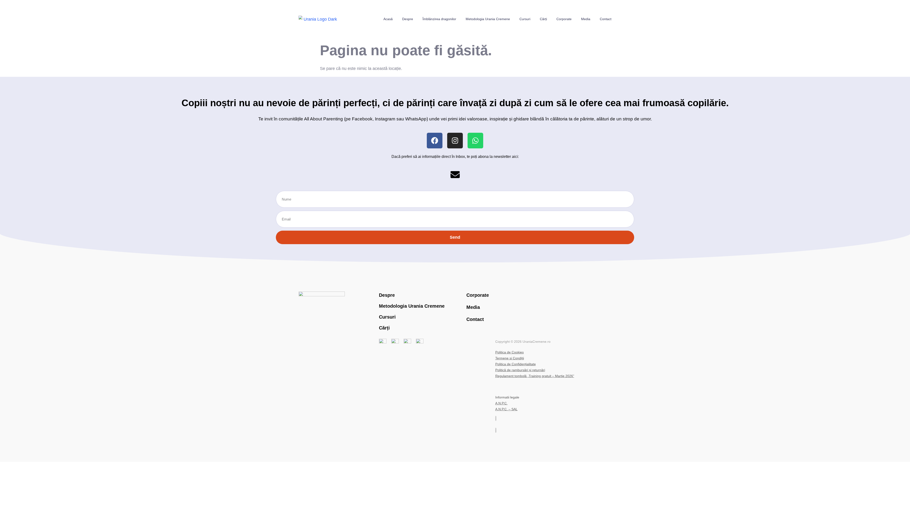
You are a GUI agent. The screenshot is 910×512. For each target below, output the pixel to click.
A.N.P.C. (501, 403)
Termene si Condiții (509, 358)
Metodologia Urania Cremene (488, 19)
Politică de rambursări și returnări (520, 370)
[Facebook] (434, 140)
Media (585, 19)
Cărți (543, 19)
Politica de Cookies (509, 352)
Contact (605, 19)
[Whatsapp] (475, 140)
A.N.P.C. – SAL (506, 409)
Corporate (564, 19)
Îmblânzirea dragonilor (439, 19)
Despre (407, 19)
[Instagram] (455, 140)
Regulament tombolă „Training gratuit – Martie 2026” (534, 376)
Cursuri (524, 19)
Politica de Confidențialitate (515, 364)
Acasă (388, 19)
